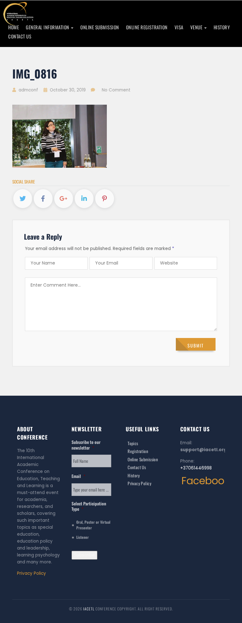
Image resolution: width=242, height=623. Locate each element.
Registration (138, 451)
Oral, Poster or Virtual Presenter (93, 524)
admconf (27, 90)
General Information (48, 27)
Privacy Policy (31, 573)
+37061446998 (196, 468)
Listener (82, 537)
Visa (179, 27)
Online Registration (147, 27)
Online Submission (99, 27)
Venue (197, 27)
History (222, 27)
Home (13, 27)
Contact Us (19, 36)
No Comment (116, 90)
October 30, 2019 (68, 90)
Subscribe (84, 555)
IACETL (89, 608)
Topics (133, 443)
